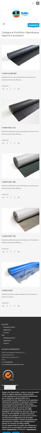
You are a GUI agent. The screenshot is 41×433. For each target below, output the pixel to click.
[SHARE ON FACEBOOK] (7, 89)
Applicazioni (7, 330)
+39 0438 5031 (8, 362)
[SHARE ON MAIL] (18, 89)
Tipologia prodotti (9, 327)
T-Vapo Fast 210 (9, 128)
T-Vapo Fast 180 (9, 182)
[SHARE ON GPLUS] (11, 89)
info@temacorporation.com (14, 364)
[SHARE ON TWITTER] (3, 89)
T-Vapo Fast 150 (9, 236)
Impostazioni (31, 429)
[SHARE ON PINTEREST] (14, 89)
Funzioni (6, 332)
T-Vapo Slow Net (9, 73)
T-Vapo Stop (7, 290)
